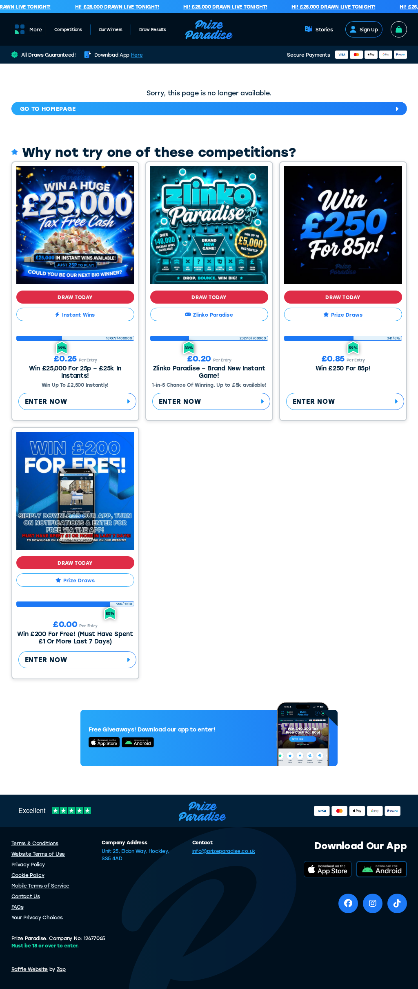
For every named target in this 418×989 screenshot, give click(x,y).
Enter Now (46, 401)
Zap (61, 969)
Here (137, 54)
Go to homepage (48, 108)
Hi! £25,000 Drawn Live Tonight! (111, 6)
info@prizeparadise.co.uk (223, 851)
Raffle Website (29, 969)
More (35, 29)
